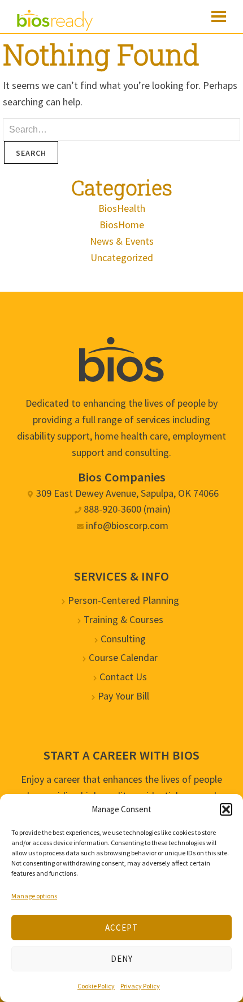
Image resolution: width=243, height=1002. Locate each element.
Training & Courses (123, 619)
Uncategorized (121, 257)
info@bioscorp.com (127, 525)
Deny (122, 958)
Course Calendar (123, 657)
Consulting (123, 638)
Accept (121, 927)
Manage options (34, 896)
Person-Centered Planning (123, 600)
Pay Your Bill (123, 695)
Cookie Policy (96, 986)
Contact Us (123, 676)
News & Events (122, 241)
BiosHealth (121, 208)
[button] (226, 809)
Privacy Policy (140, 986)
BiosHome (121, 224)
